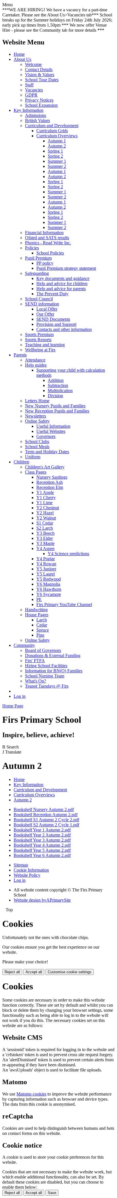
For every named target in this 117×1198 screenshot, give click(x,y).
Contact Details (39, 69)
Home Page (12, 705)
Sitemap (21, 865)
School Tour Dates (41, 79)
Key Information (28, 110)
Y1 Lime (44, 502)
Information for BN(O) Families (53, 670)
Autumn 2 (57, 146)
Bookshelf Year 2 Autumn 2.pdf (42, 835)
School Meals (37, 446)
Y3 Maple (45, 543)
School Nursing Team (44, 675)
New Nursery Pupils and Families (55, 405)
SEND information (42, 303)
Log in (20, 696)
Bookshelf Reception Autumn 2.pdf (46, 814)
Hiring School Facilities (46, 665)
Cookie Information (31, 870)
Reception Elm (49, 487)
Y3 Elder (44, 538)
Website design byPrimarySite (42, 900)
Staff (29, 84)
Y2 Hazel (45, 512)
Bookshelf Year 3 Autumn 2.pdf (42, 840)
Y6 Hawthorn (48, 589)
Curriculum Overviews (57, 135)
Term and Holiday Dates (47, 451)
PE (39, 599)
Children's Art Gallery (44, 467)
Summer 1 (57, 161)
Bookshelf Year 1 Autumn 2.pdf (42, 829)
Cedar (41, 624)
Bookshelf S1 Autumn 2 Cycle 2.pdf (46, 819)
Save (52, 1193)
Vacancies (34, 89)
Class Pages (35, 472)
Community (24, 645)
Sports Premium (39, 334)
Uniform (32, 456)
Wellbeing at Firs (40, 349)
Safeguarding (37, 273)
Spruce (42, 630)
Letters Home (37, 400)
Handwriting (36, 609)
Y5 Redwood (48, 579)
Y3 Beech (45, 533)
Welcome (33, 64)
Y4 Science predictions (68, 553)
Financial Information (44, 232)
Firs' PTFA (35, 660)
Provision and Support (56, 324)
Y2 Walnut (46, 517)
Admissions (35, 115)
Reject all (12, 972)
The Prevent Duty (52, 293)
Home (19, 54)
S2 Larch (44, 528)
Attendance (35, 360)
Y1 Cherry (46, 497)
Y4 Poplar (45, 558)
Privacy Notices (39, 100)
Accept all (34, 972)
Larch (41, 619)
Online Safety (37, 421)
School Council (39, 298)
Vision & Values (39, 74)
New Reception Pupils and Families (57, 410)
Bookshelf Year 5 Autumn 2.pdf (42, 850)
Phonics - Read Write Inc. (48, 242)
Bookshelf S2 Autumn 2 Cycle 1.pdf (46, 824)
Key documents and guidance (62, 278)
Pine (40, 635)
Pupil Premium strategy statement (66, 268)
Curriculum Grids (52, 130)
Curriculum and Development (51, 125)
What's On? (35, 681)
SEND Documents (53, 319)
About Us (22, 59)
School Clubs (37, 441)
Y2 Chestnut (47, 507)
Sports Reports (38, 339)
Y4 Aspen (45, 548)
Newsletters (35, 416)
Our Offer (45, 314)
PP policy (44, 263)
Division (55, 395)
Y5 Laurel (45, 574)
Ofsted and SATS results (47, 237)
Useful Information (53, 426)
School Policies (50, 253)
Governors (45, 436)
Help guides (36, 365)
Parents (20, 354)
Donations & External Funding (52, 655)
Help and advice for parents (61, 288)
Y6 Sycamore (48, 594)
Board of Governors (43, 650)
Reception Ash (49, 482)
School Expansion (41, 105)
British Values (37, 120)
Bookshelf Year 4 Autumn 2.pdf (42, 845)
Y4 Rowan (46, 563)
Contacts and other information (64, 329)
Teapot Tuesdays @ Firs (46, 686)
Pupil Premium (38, 258)
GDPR (31, 95)
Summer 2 (57, 166)
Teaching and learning (45, 344)
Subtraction (58, 385)
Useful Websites (50, 431)
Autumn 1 (57, 140)
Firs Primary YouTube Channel (64, 604)
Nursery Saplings (51, 477)
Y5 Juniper (46, 568)
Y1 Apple (45, 492)
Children (21, 461)
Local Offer (46, 309)
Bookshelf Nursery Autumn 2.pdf (44, 809)
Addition (56, 380)
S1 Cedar (44, 523)
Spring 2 (55, 156)
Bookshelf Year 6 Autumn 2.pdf (42, 855)
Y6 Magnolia (48, 584)
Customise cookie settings (69, 972)
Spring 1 (55, 151)
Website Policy (27, 875)
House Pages (36, 614)
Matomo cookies (31, 1094)
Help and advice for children (61, 283)
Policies (32, 247)
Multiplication (60, 390)
